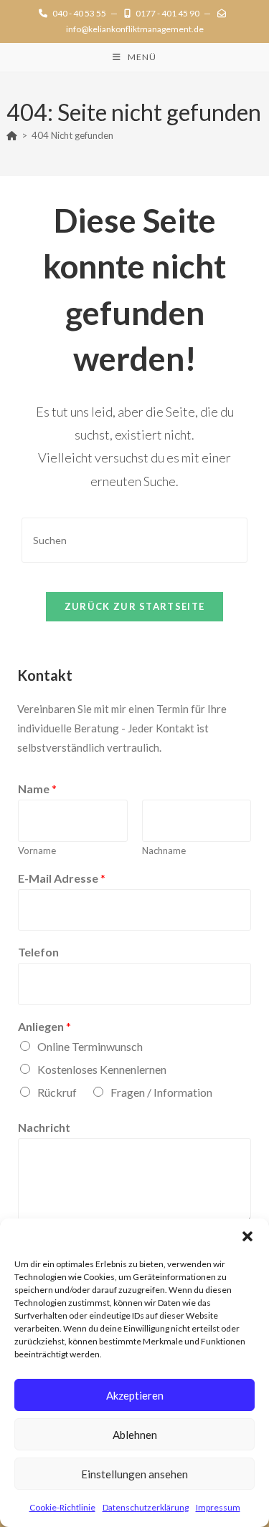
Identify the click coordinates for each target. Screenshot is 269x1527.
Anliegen (44, 1026)
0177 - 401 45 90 (167, 13)
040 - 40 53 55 (79, 13)
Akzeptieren (135, 1395)
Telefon (38, 952)
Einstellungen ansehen (134, 1474)
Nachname (164, 850)
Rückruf (57, 1092)
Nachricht (44, 1127)
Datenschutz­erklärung (146, 1507)
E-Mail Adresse (61, 878)
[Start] (11, 135)
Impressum (218, 1507)
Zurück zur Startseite (134, 606)
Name (37, 788)
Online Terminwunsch (90, 1046)
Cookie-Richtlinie (62, 1507)
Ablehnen (135, 1434)
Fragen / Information (161, 1092)
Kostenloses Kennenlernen (101, 1069)
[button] (247, 1236)
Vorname (37, 850)
